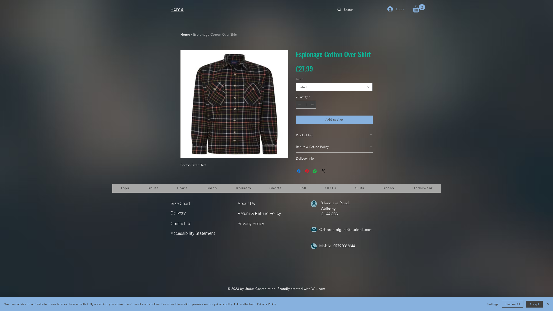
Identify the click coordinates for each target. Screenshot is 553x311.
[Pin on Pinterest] (307, 171)
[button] (419, 8)
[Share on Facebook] (298, 171)
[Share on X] (323, 171)
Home (185, 34)
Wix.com (318, 289)
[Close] (547, 304)
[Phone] (314, 246)
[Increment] (312, 104)
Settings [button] (492, 304)
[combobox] (334, 87)
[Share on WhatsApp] (315, 171)
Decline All (512, 304)
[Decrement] (299, 104)
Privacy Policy (251, 224)
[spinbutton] (306, 104)
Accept (534, 304)
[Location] (314, 203)
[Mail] (314, 229)
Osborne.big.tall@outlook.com (345, 229)
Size (300, 79)
